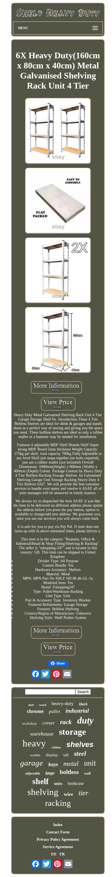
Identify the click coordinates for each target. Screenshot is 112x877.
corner (48, 722)
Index (58, 825)
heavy (34, 743)
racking (58, 803)
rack (66, 722)
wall (87, 773)
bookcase (76, 783)
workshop (29, 723)
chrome (35, 711)
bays (53, 764)
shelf (40, 781)
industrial (77, 710)
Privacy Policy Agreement (58, 839)
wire (68, 794)
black (83, 704)
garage (31, 762)
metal (71, 763)
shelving (42, 792)
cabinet (56, 747)
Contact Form (58, 832)
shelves (80, 744)
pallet (54, 711)
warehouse (42, 734)
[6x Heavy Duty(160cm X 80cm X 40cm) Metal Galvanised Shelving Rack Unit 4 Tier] (58, 131)
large (49, 773)
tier (83, 793)
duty (85, 720)
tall (66, 755)
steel (80, 753)
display (52, 755)
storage (72, 732)
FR (62, 854)
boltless (69, 772)
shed (31, 704)
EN (53, 854)
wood (42, 704)
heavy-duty (63, 703)
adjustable (32, 773)
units (58, 784)
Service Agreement (58, 847)
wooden (35, 755)
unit (90, 763)
